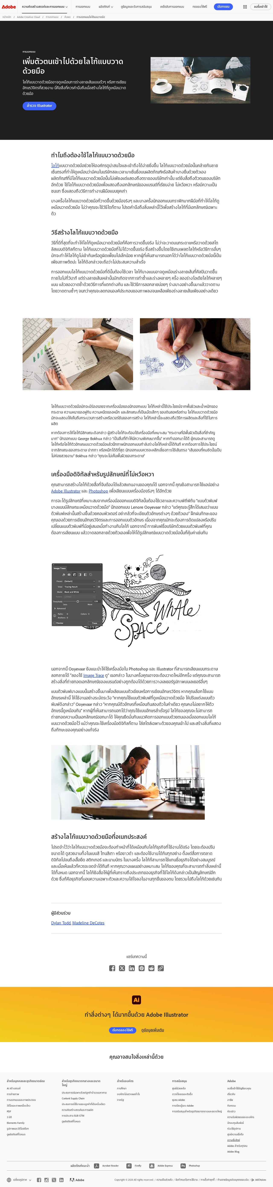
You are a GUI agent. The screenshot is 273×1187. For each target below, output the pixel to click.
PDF (9, 1111)
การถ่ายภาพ (13, 1094)
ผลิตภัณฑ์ (104, 6)
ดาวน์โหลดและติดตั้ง (182, 1094)
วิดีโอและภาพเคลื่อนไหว (18, 1105)
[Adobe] (8, 6)
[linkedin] (61, 1180)
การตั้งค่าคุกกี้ (208, 1179)
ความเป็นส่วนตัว (165, 1179)
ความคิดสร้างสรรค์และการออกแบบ (43, 7)
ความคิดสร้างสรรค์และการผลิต (77, 1109)
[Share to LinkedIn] (132, 968)
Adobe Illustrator (65, 491)
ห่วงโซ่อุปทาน (234, 1128)
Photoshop (98, 491)
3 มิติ (9, 1117)
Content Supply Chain (73, 1098)
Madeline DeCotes (88, 923)
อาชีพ (230, 1099)
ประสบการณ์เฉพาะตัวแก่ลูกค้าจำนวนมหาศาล (83, 1092)
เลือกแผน (223, 7)
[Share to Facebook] (112, 968)
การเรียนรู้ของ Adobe (183, 1105)
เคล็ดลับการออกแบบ (172, 6)
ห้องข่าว (231, 1111)
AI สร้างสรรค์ (13, 1088)
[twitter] (54, 1180)
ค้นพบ (67, 17)
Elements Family (16, 1122)
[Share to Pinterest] (142, 968)
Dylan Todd (61, 923)
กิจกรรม (231, 1105)
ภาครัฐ (120, 1099)
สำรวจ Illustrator (39, 106)
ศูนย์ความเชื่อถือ (235, 1134)
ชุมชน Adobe (178, 1099)
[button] (245, 6)
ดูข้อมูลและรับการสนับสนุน (136, 6)
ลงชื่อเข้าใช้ (260, 7)
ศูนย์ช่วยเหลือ (179, 1088)
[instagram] (46, 1180)
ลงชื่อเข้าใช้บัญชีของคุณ (239, 1088)
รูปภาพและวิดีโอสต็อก (18, 1128)
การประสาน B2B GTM (73, 1115)
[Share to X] (122, 968)
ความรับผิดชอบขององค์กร (240, 1117)
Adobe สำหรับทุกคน (237, 1145)
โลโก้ (55, 165)
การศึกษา (121, 1088)
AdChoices (260, 1179)
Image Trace (93, 675)
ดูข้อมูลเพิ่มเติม (152, 1030)
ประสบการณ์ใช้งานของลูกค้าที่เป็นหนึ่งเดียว (83, 1104)
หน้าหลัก (7, 17)
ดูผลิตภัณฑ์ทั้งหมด (16, 1134)
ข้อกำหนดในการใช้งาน (187, 1179)
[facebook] (39, 1180)
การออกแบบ (83, 6)
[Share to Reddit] (151, 968)
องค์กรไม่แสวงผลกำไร (128, 1094)
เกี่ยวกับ (231, 1094)
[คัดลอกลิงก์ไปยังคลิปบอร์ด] (161, 968)
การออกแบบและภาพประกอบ (21, 1099)
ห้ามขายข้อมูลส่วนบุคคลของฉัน (233, 1179)
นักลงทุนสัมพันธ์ (235, 1122)
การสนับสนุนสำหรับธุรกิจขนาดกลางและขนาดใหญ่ (193, 1111)
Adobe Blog (233, 1151)
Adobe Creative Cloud (28, 17)
